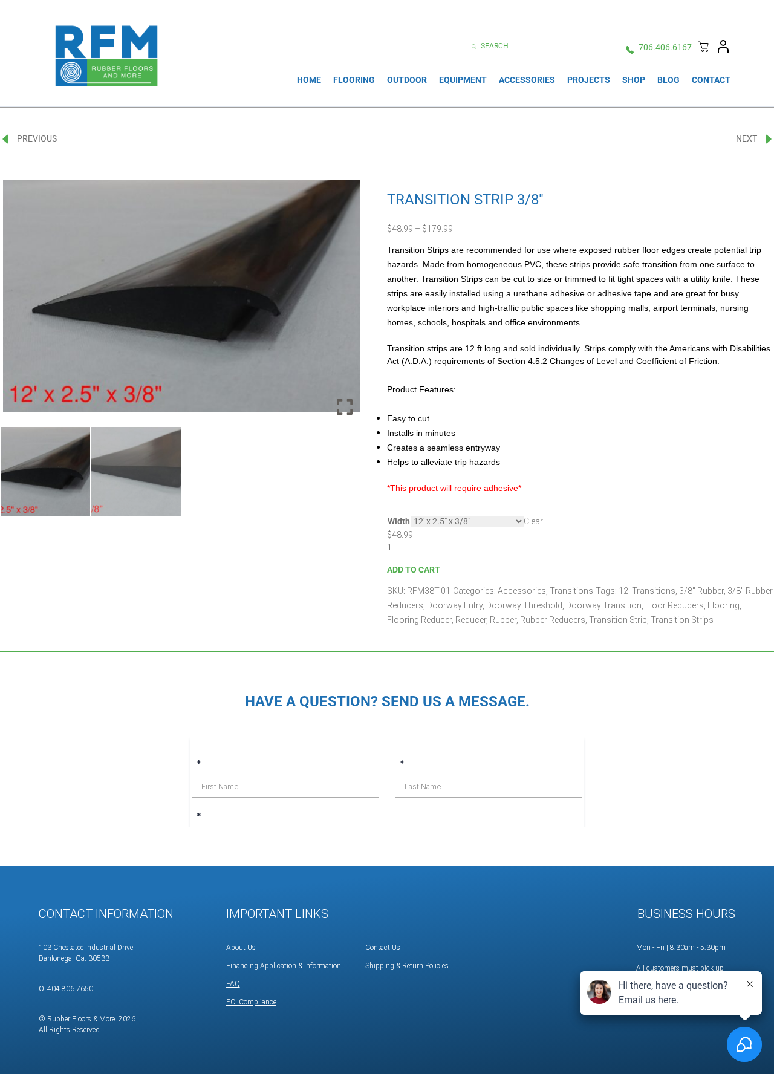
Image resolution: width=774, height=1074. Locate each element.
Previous (37, 138)
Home (309, 80)
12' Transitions (647, 591)
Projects (588, 80)
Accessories (527, 80)
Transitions (571, 591)
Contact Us (382, 947)
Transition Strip (618, 620)
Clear (533, 521)
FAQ (233, 984)
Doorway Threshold (524, 605)
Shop (633, 80)
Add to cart (413, 569)
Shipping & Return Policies (407, 966)
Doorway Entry (455, 605)
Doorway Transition (604, 605)
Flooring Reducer (419, 620)
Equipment (463, 80)
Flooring (354, 80)
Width (399, 521)
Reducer (470, 620)
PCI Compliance (251, 1002)
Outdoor (407, 80)
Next (746, 138)
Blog (668, 80)
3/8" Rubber (701, 591)
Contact (711, 80)
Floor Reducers (674, 605)
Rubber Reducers (552, 620)
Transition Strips (682, 620)
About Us (241, 947)
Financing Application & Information (283, 966)
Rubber (503, 620)
